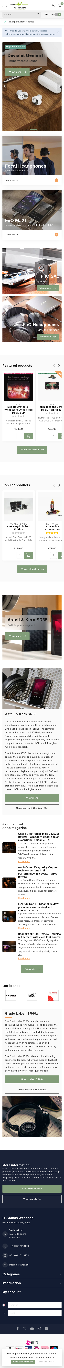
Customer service (32, 1188)
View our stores (32, 1199)
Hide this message (23, 1361)
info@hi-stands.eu (19, 1264)
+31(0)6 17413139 (19, 1246)
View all (30, 969)
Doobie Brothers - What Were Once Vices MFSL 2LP (18, 409)
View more (32, 797)
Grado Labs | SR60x (32, 1079)
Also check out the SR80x (32, 1089)
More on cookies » (45, 1361)
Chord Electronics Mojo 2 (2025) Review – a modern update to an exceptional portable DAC (38, 836)
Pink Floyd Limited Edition (18, 528)
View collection (30, 449)
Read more (24, 861)
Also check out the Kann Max (32, 808)
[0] (60, 5)
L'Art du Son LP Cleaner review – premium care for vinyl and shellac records (39, 907)
